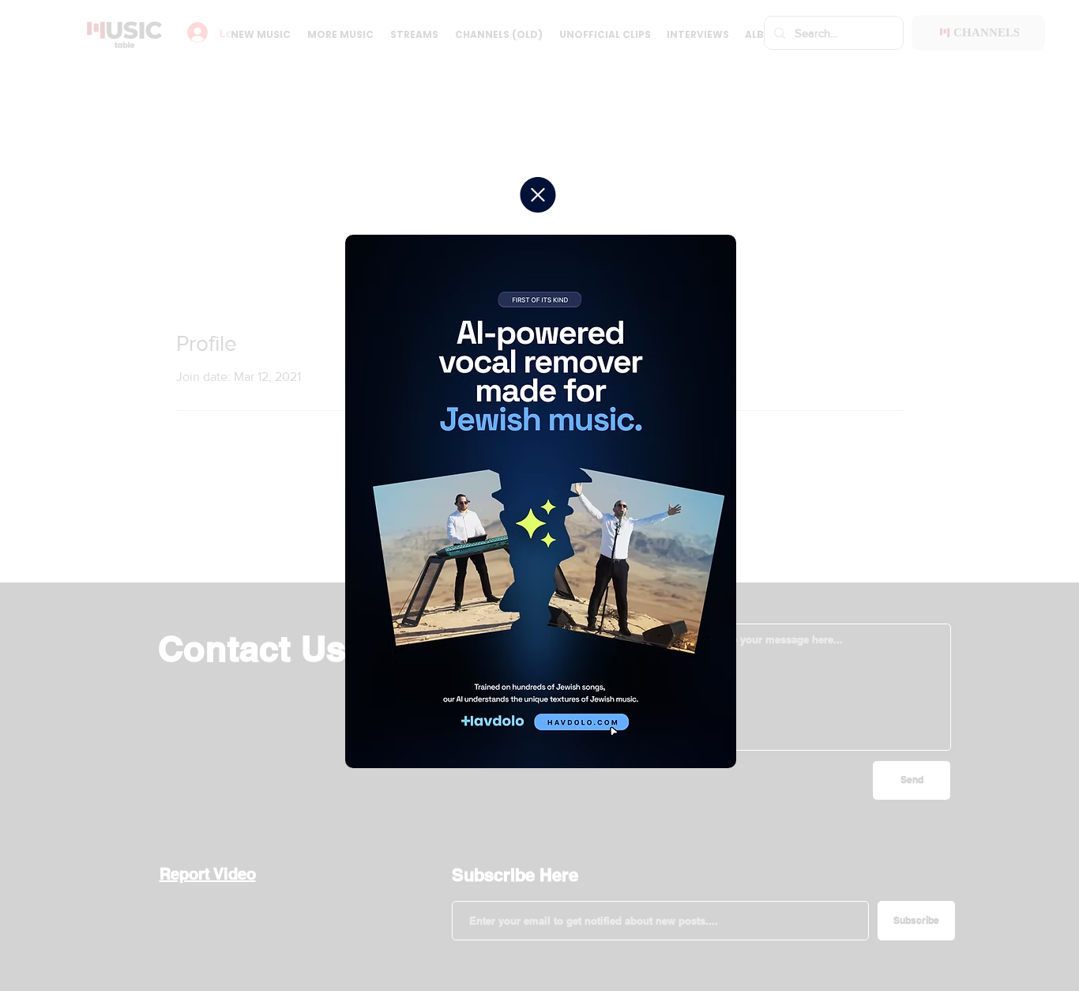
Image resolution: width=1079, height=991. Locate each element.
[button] (538, 195)
